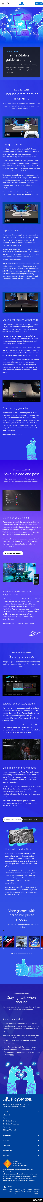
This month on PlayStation (18, 1104)
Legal (5, 1189)
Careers (5, 1118)
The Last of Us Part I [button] (30, 820)
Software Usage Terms (37, 1191)
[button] (5, 135)
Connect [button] (6, 1155)
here (7, 434)
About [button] (5, 1112)
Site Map (23, 1190)
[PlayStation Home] (21, 3)
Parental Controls (15, 1047)
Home (5, 1104)
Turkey (10, 1186)
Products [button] (7, 1135)
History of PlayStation (10, 1130)
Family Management (17, 1050)
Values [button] (6, 1140)
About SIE (6, 1115)
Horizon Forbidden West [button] (12, 820)
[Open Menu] (2, 3)
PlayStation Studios (9, 1121)
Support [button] (6, 1145)
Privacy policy (11, 1190)
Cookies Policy (29, 1190)
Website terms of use (17, 1191)
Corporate (6, 1127)
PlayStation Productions (11, 1124)
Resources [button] (7, 1150)
